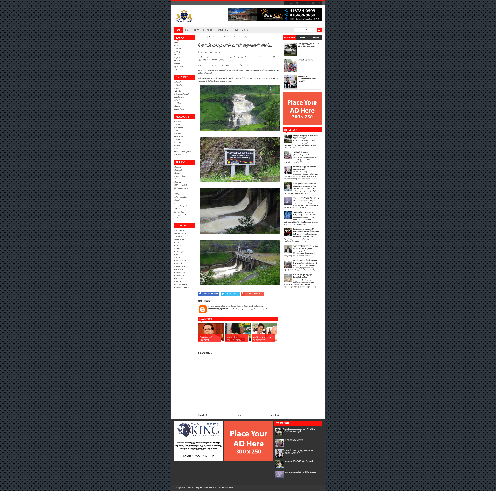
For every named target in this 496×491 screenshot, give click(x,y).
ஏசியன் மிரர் (178, 269)
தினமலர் (177, 179)
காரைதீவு (177, 130)
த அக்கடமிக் (178, 278)
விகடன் (177, 173)
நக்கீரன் (177, 218)
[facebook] (286, 3)
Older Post (275, 415)
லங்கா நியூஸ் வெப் (180, 260)
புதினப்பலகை (179, 97)
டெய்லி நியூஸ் (179, 251)
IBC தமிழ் (177, 91)
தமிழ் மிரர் (177, 100)
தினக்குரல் (178, 52)
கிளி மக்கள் (178, 124)
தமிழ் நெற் (177, 257)
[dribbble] (308, 3)
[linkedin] (313, 3)
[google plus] (318, 3)
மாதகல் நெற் (178, 136)
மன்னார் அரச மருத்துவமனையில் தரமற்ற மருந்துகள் (307, 78)
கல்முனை (177, 154)
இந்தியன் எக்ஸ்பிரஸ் (181, 188)
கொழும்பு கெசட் (180, 272)
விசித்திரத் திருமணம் (305, 60)
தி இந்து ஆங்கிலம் (180, 185)
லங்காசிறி (177, 88)
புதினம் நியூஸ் (179, 109)
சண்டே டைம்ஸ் (179, 239)
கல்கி (176, 69)
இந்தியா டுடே (179, 212)
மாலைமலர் (178, 191)
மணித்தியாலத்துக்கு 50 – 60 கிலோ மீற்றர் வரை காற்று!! (300, 430)
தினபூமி (177, 200)
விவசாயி (177, 106)
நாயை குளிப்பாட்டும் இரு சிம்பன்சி (304, 183)
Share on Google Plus (254, 293)
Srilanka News (216, 52)
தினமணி (177, 167)
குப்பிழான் (177, 133)
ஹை (176, 254)
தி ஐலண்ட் (178, 248)
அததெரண (178, 236)
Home (239, 415)
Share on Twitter (232, 293)
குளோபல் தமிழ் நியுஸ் (181, 94)
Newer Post (202, 415)
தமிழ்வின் (177, 82)
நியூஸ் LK (177, 281)
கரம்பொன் (178, 142)
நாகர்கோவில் (179, 127)
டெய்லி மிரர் (178, 245)
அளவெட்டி (178, 139)
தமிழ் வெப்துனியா (180, 197)
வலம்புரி (177, 54)
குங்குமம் (177, 63)
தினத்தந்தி (178, 170)
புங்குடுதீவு (178, 121)
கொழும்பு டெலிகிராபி (181, 287)
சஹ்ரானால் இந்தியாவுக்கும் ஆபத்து (305, 246)
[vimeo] (297, 3)
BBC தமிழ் (178, 85)
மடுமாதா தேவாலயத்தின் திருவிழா (305, 260)
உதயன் (176, 45)
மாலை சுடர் (178, 60)
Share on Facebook (211, 293)
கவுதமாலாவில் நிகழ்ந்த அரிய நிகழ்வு (306, 198)
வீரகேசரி (177, 42)
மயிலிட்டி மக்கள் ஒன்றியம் (183, 151)
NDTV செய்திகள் (180, 209)
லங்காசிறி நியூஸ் (180, 176)
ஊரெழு (177, 145)
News (187, 29)
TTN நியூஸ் (178, 103)
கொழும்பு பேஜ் (179, 275)
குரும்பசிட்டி (178, 148)
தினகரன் (177, 48)
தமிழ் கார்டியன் (179, 230)
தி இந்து (177, 194)
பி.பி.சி (176, 242)
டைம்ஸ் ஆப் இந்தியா (181, 206)
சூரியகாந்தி (178, 66)
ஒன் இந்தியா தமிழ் (181, 215)
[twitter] (291, 3)
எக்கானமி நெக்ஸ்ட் (181, 284)
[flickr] (302, 3)
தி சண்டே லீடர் (179, 266)
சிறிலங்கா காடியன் (180, 233)
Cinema (196, 29)
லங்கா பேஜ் (178, 263)
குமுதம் (177, 57)
